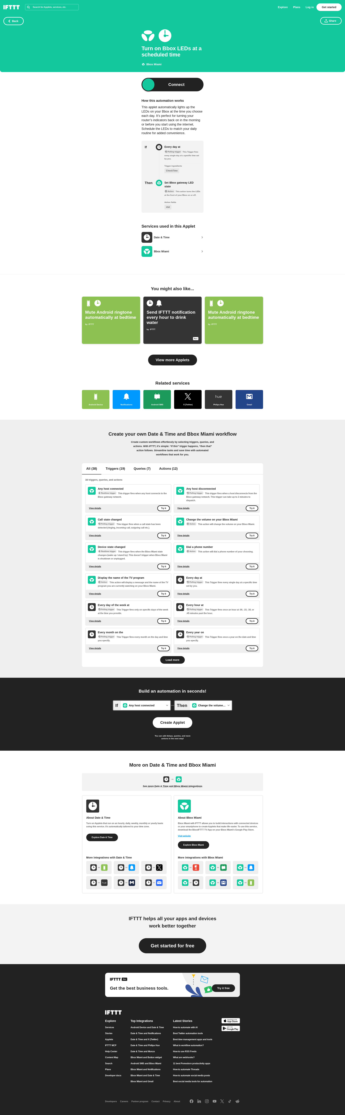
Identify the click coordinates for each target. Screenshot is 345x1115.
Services (109, 1027)
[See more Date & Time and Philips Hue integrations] (99, 882)
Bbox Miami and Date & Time (145, 1075)
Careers (124, 1101)
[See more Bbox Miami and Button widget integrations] (190, 867)
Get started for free (172, 945)
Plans (296, 7)
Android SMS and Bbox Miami (146, 1063)
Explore (283, 7)
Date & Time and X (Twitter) (144, 1039)
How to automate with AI (185, 1027)
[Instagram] (206, 1101)
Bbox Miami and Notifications (146, 1069)
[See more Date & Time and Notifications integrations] (126, 867)
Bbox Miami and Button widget (146, 1057)
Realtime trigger (108, 493)
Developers (111, 1101)
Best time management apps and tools (192, 1039)
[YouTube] (214, 1101)
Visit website (184, 836)
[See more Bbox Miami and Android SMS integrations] (218, 867)
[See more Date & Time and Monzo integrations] (126, 882)
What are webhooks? (184, 1057)
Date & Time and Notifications (146, 1033)
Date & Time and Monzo (143, 1051)
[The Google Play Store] (231, 1029)
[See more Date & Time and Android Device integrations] (99, 867)
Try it (163, 508)
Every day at (172, 146)
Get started (329, 7)
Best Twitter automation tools (188, 1033)
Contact (155, 1101)
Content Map (111, 1057)
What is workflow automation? (188, 1045)
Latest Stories (182, 1021)
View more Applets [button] (172, 360)
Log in (310, 7)
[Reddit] (237, 1101)
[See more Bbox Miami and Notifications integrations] (245, 867)
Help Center (111, 1051)
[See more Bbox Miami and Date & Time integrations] (190, 882)
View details (95, 508)
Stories (108, 1033)
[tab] (91, 469)
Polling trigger (196, 493)
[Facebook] (191, 1101)
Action (192, 524)
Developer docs (113, 1075)
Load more (172, 659)
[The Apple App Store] (231, 1021)
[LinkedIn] (199, 1101)
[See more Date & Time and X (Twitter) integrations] (154, 867)
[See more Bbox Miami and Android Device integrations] (245, 882)
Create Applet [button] (172, 722)
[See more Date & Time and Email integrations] (154, 882)
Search (108, 1063)
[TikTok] (229, 1101)
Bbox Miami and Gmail (142, 1081)
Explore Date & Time (102, 837)
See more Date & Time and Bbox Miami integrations (172, 786)
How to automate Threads (186, 1069)
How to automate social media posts (191, 1075)
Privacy (166, 1101)
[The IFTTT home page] (11, 7)
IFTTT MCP (110, 1045)
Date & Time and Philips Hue (145, 1045)
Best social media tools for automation (192, 1081)
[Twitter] (222, 1101)
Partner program (139, 1101)
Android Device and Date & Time (147, 1027)
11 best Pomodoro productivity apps (191, 1063)
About (177, 1101)
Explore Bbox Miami (193, 845)
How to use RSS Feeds (184, 1051)
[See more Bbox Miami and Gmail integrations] (218, 882)
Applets (109, 1039)
